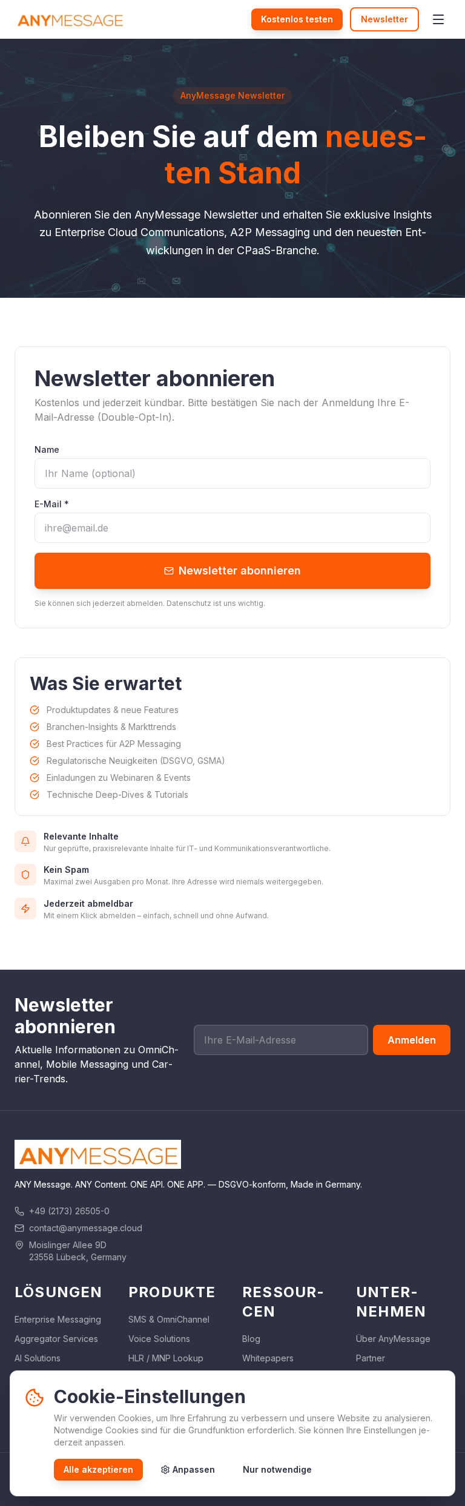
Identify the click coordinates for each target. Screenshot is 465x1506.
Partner (370, 1358)
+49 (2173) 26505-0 (69, 1211)
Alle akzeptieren (98, 1469)
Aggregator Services (56, 1338)
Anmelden (412, 1040)
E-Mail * (52, 504)
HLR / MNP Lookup (165, 1358)
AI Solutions (38, 1358)
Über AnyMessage (393, 1338)
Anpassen (194, 1469)
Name (47, 449)
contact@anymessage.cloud (85, 1228)
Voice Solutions (159, 1338)
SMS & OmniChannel (168, 1319)
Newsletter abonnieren (240, 570)
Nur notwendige (277, 1469)
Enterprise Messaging (58, 1319)
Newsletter (384, 19)
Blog (251, 1338)
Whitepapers (268, 1358)
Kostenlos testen (297, 19)
